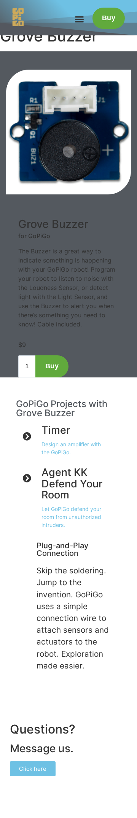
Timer (55, 430)
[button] (79, 19)
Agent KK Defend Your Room (71, 483)
